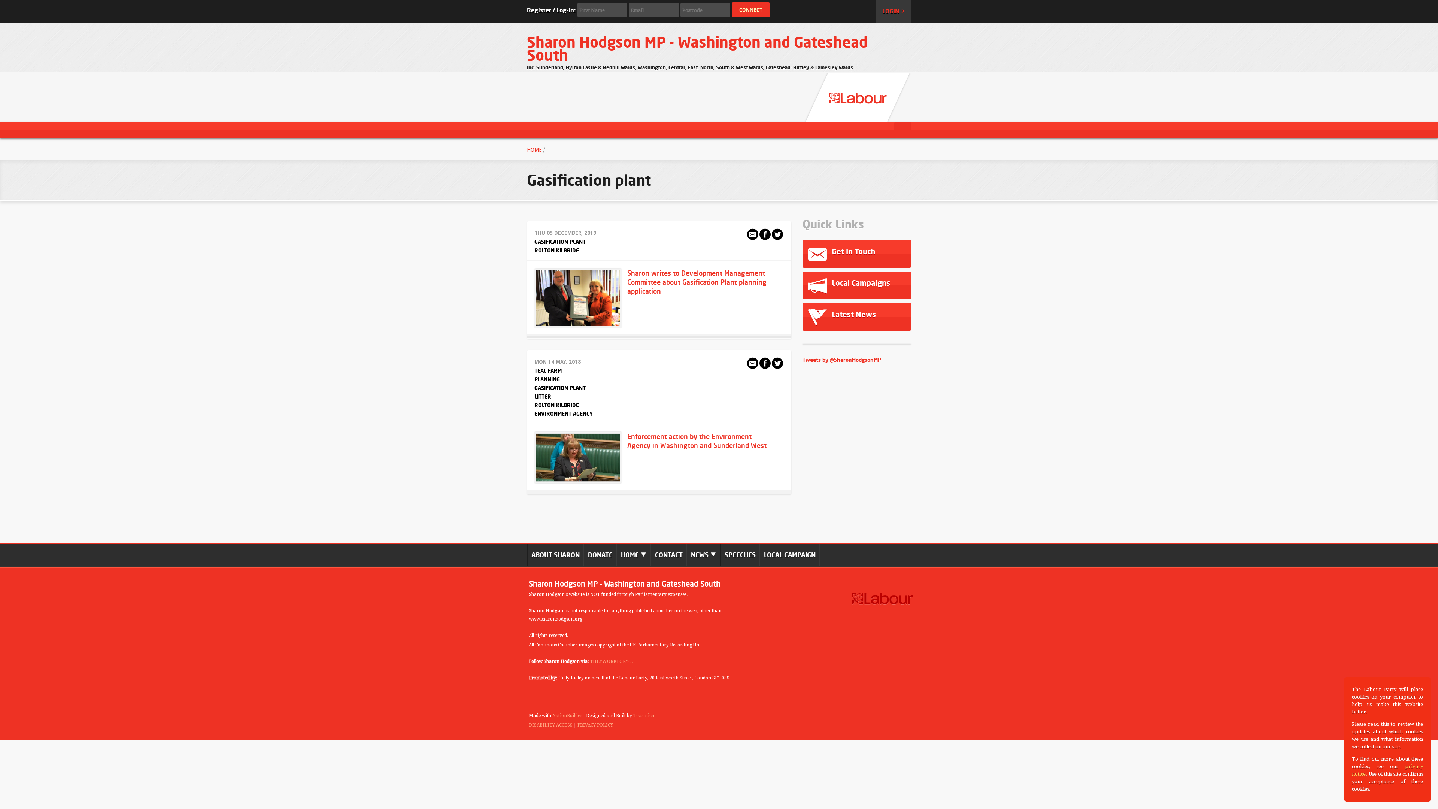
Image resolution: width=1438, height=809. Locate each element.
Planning (547, 379)
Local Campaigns (860, 283)
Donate (600, 555)
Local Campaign (790, 555)
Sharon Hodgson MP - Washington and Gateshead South (697, 49)
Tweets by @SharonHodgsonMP (842, 360)
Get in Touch (852, 251)
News (700, 555)
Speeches (740, 555)
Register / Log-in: (551, 10)
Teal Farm (548, 370)
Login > (893, 11)
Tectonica (643, 715)
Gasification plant (560, 242)
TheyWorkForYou (612, 661)
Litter (542, 396)
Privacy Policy (595, 725)
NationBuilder (567, 715)
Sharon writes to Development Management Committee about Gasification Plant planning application (697, 282)
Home (534, 150)
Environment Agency (563, 413)
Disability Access (551, 725)
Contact (669, 555)
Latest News (853, 314)
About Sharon (555, 555)
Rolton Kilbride (556, 250)
